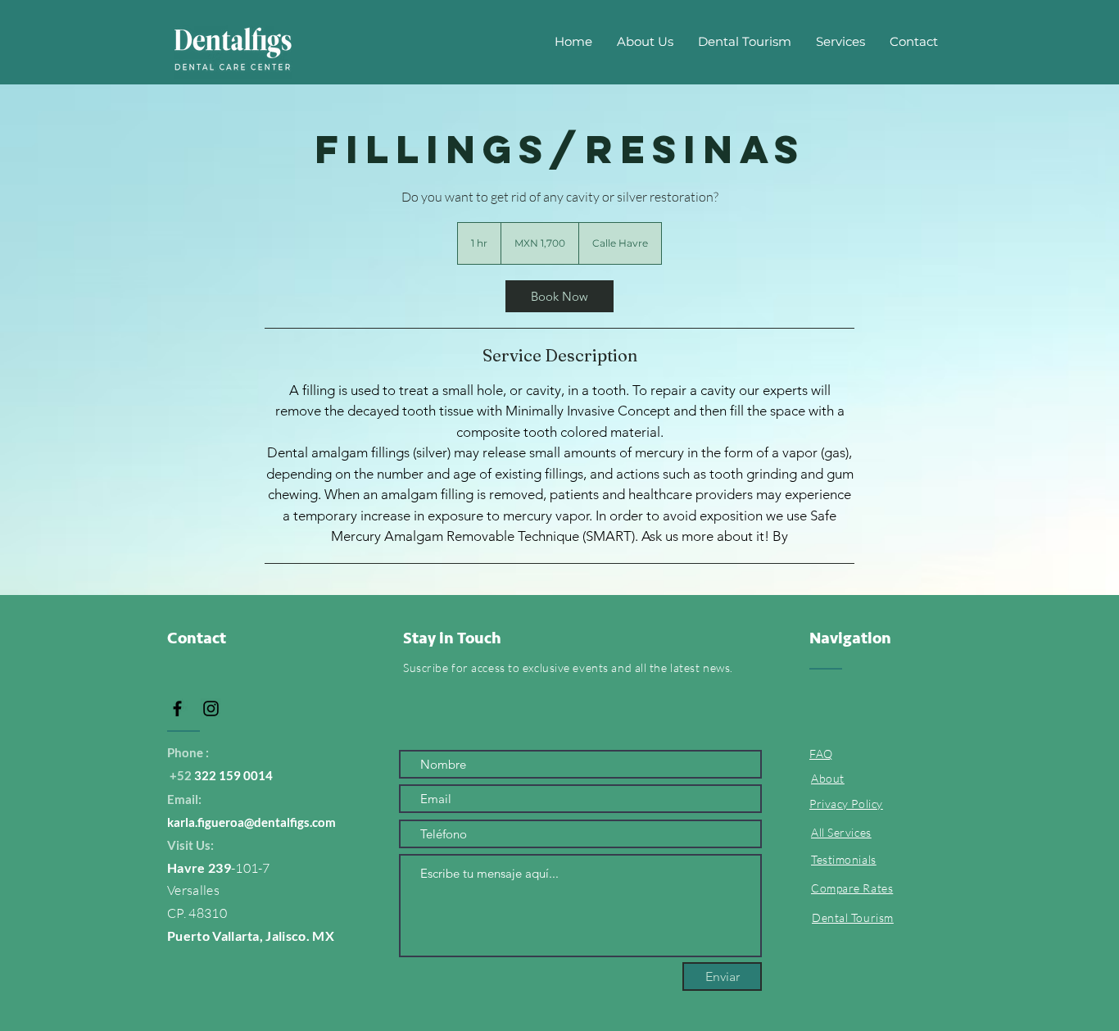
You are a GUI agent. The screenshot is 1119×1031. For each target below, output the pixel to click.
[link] (559, 296)
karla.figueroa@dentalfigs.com (251, 822)
